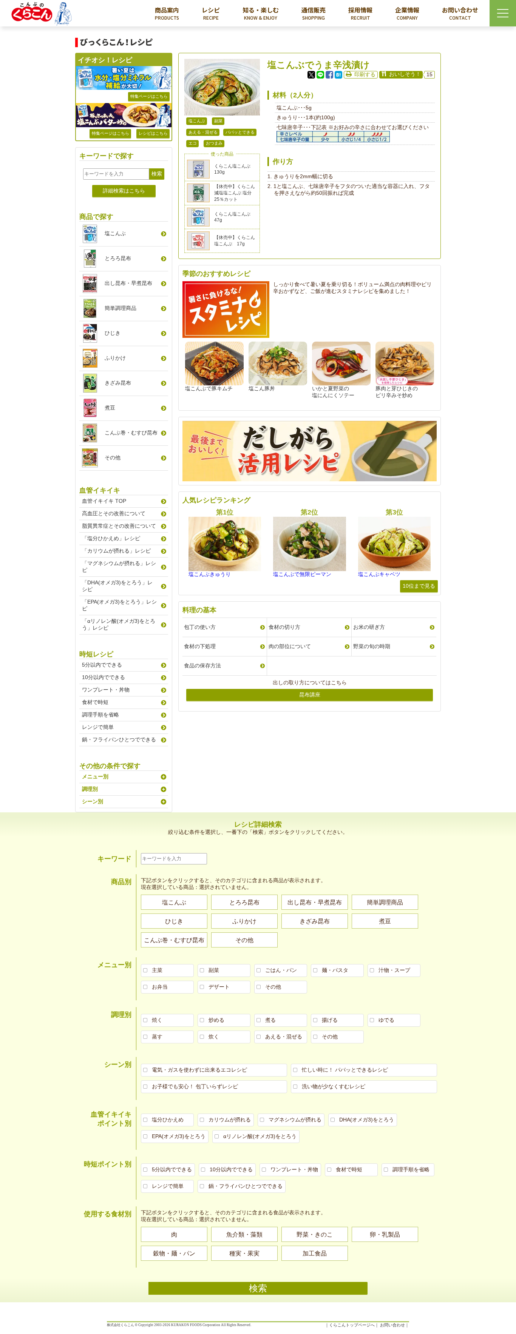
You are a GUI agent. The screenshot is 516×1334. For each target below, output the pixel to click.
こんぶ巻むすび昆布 (131, 433)
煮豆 (110, 408)
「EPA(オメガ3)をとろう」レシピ (119, 605)
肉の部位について (290, 646)
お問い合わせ (460, 13)
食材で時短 (95, 702)
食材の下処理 (200, 646)
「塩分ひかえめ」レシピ (111, 538)
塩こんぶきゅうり (209, 574)
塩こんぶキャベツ (379, 574)
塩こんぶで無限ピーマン (302, 574)
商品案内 (167, 13)
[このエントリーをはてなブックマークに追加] (338, 75)
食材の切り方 (284, 627)
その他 (113, 457)
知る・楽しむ (261, 13)
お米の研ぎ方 (369, 627)
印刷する (364, 74)
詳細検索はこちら (124, 191)
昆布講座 (309, 695)
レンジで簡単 (98, 727)
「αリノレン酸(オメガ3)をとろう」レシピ (118, 624)
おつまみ (214, 143)
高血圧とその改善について (113, 513)
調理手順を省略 (100, 715)
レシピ (211, 13)
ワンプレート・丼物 (106, 690)
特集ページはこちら (149, 96)
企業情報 (407, 13)
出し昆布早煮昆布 (128, 283)
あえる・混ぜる (203, 132)
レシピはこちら (153, 133)
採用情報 (360, 13)
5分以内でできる (102, 665)
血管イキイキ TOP (104, 501)
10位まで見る (419, 586)
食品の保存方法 (202, 665)
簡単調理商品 (120, 308)
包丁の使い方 (200, 627)
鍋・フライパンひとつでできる (119, 739)
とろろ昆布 (118, 258)
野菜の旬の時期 (371, 646)
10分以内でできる (103, 677)
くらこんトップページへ (352, 1325)
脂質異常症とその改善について (119, 526)
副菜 (218, 121)
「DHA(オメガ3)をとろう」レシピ (117, 585)
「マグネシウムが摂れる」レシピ (119, 566)
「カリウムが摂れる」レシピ (116, 551)
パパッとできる (240, 132)
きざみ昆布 (118, 383)
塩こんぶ (196, 121)
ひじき (113, 333)
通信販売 (313, 13)
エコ (192, 143)
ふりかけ (115, 358)
